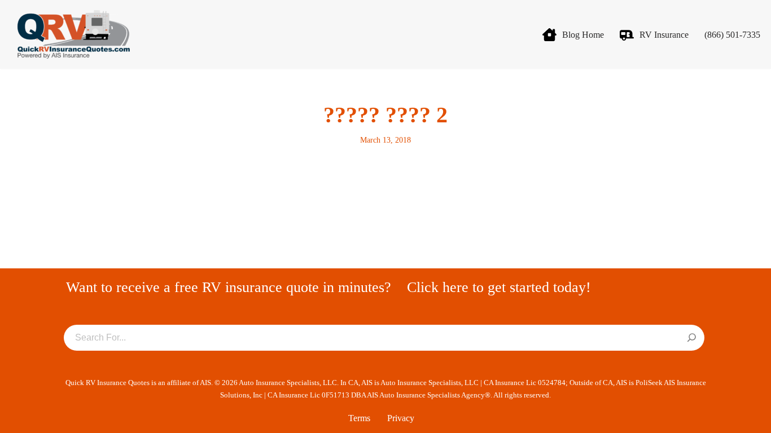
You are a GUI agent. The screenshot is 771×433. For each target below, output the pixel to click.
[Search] (691, 338)
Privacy (400, 418)
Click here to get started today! (499, 287)
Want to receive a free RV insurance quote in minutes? (228, 287)
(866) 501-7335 (732, 34)
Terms (359, 418)
